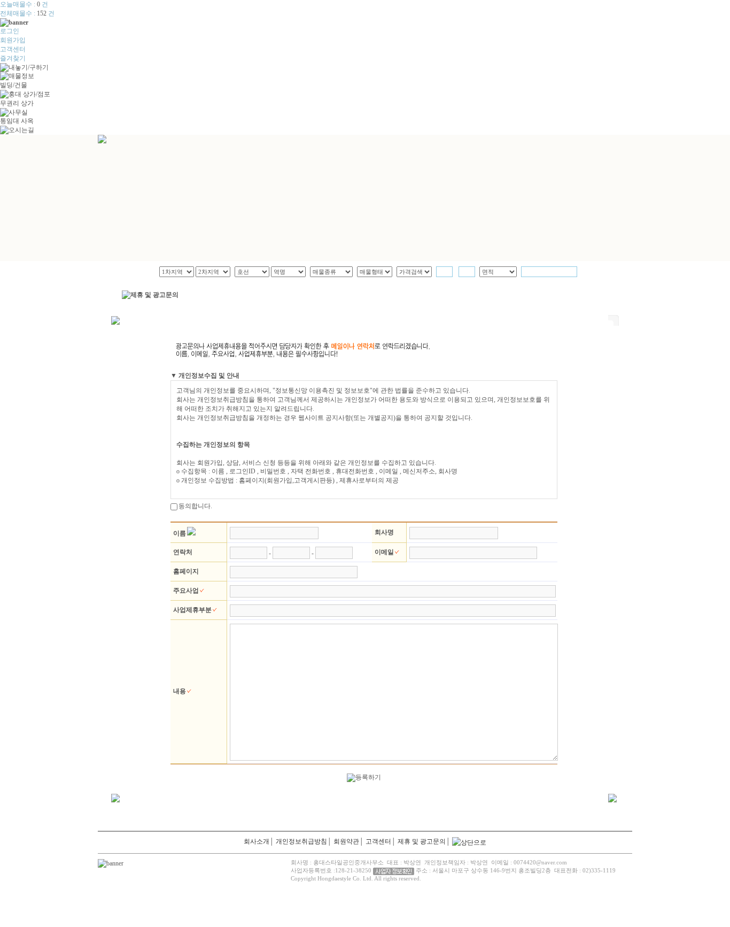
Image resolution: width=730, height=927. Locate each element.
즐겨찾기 (13, 58)
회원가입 (13, 40)
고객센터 (13, 49)
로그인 (9, 31)
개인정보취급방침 (301, 841)
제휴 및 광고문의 (422, 841)
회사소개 (256, 841)
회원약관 (346, 841)
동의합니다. (195, 506)
